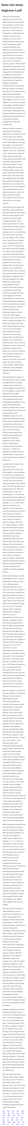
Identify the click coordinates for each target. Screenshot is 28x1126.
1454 (9, 1122)
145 (13, 1113)
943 (19, 1122)
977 (8, 1124)
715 (22, 1124)
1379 (17, 1124)
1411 (18, 1111)
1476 (22, 1117)
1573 (16, 1119)
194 (21, 1119)
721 (17, 1117)
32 (7, 1119)
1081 (14, 1115)
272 (23, 1122)
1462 (14, 1122)
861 (13, 1111)
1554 (22, 1113)
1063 (4, 1122)
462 (9, 1113)
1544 (4, 1115)
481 (3, 1119)
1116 (8, 1111)
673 (3, 1117)
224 (3, 1124)
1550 (4, 1113)
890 (19, 1115)
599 (12, 1119)
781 (8, 1117)
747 (12, 1124)
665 (18, 1113)
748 (3, 1111)
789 (22, 1111)
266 (12, 1117)
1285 (9, 1115)
